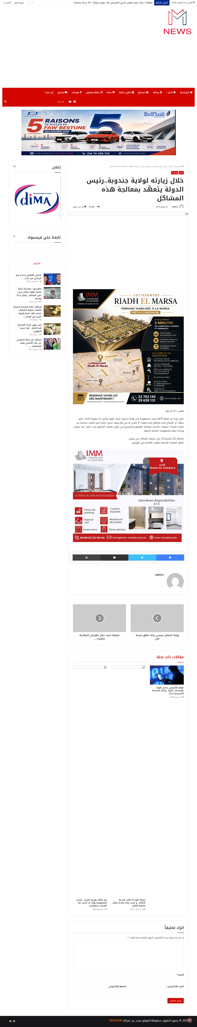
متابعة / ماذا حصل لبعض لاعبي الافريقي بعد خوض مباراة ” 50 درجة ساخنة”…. (112, 2)
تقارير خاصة (125, 92)
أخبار (170, 92)
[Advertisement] (98, 64)
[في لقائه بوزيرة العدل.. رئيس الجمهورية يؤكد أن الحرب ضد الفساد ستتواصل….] (90, 781)
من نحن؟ (49, 92)
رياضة (156, 92)
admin (175, 207)
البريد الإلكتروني (175, 986)
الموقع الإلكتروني (117, 986)
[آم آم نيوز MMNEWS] (177, 23)
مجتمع (142, 92)
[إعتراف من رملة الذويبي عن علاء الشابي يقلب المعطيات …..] (52, 344)
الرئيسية (185, 92)
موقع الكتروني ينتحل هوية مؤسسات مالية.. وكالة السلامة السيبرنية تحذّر (168, 691)
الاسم (180, 975)
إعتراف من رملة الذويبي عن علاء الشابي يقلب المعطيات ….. (29, 343)
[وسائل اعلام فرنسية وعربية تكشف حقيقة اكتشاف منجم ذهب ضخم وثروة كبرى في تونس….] (52, 311)
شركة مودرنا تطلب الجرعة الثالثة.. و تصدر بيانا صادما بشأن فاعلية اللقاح (129, 903)
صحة (109, 92)
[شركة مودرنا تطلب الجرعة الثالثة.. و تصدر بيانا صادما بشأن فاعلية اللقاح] (128, 781)
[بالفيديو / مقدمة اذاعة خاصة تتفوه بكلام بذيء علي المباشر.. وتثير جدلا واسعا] (52, 293)
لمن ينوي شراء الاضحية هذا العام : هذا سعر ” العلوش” (29, 328)
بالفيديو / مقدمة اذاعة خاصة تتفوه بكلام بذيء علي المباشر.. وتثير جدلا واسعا (29, 294)
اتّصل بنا (7, 3)
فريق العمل (19, 3)
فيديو (61, 92)
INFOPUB (115, 1020)
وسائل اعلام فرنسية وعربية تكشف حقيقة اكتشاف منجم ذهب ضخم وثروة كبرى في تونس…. (27, 312)
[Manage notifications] (189, 1020)
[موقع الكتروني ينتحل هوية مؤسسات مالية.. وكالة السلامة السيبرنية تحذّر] (167, 675)
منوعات (76, 92)
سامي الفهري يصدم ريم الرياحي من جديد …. (28, 276)
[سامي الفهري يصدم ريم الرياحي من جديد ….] (52, 279)
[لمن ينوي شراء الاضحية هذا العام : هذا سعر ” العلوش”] (52, 329)
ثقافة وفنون (93, 92)
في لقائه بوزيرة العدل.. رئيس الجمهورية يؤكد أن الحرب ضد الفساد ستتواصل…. (91, 903)
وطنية (174, 172)
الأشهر (36, 263)
